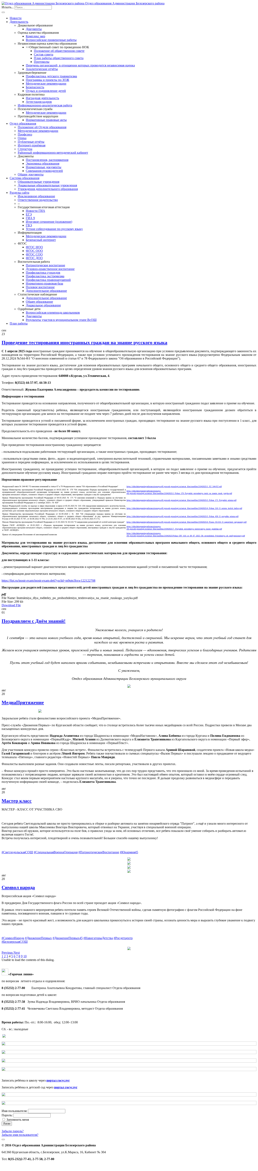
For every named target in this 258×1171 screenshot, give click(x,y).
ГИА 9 (30, 218)
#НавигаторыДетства (98, 938)
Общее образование (39, 301)
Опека (22, 138)
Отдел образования (23, 123)
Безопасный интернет (41, 240)
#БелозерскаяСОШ (15, 941)
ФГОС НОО (34, 247)
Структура (25, 149)
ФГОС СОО (34, 254)
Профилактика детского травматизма (51, 76)
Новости (16, 18)
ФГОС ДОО (34, 258)
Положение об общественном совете (59, 51)
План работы (19, 323)
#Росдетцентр (123, 938)
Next (17, 952)
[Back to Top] (3, 1139)
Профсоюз (25, 134)
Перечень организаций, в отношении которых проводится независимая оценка (80, 65)
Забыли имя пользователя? (20, 1134)
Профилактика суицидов (43, 272)
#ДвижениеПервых (38, 938)
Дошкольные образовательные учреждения (47, 185)
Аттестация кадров (39, 101)
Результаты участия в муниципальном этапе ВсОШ (61, 320)
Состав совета (43, 54)
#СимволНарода (13, 938)
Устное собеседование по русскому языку (54, 229)
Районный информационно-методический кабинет (53, 152)
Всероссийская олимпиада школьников (53, 312)
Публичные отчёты (31, 141)
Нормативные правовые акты (46, 120)
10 (25, 956)
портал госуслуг (58, 1080)
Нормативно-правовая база (44, 283)
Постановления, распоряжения (47, 160)
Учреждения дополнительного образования (48, 189)
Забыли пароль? (13, 1131)
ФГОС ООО (34, 250)
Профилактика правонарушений (48, 280)
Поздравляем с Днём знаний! (34, 621)
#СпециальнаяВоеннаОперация (56, 852)
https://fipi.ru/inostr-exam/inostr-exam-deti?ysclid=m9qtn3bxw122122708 (48, 580)
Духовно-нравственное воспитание (50, 269)
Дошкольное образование (43, 305)
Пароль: (7, 1115)
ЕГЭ (29, 214)
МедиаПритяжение (23, 702)
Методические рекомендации (46, 83)
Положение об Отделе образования (42, 127)
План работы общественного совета (58, 58)
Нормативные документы (43, 167)
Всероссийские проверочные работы (51, 40)
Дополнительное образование (46, 290)
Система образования (24, 178)
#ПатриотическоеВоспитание (98, 852)
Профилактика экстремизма (45, 276)
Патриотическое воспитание (45, 265)
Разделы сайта (19, 192)
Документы (34, 29)
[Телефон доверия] (4, 1036)
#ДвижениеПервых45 (68, 938)
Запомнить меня (17, 1119)
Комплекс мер (35, 36)
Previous (8, 952)
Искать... (8, 7)
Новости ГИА (35, 210)
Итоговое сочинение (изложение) (49, 221)
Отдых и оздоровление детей (46, 91)
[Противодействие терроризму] (129, 1044)
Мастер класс (17, 800)
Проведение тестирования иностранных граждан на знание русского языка (84, 342)
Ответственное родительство (38, 200)
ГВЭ (29, 225)
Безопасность (35, 87)
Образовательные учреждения (38, 181)
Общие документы (31, 174)
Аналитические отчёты (42, 69)
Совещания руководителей (44, 170)
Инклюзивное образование (36, 196)
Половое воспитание (40, 287)
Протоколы (41, 61)
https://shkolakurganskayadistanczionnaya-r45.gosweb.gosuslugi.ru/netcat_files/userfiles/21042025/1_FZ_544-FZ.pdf (174, 486)
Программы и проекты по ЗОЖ (47, 80)
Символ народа (18, 887)
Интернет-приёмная (31, 145)
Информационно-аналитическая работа (45, 105)
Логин (6, 1123)
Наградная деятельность (42, 98)
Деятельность (19, 21)
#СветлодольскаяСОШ (17, 852)
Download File (11, 605)
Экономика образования (42, 163)
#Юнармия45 (129, 852)
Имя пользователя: (14, 1111)
